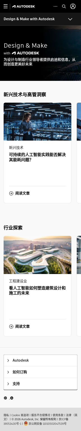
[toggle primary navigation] (8, 6)
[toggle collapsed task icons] (55, 6)
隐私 (6, 415)
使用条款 (58, 415)
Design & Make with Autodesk (29, 19)
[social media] (9, 397)
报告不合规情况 (40, 415)
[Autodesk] (24, 6)
